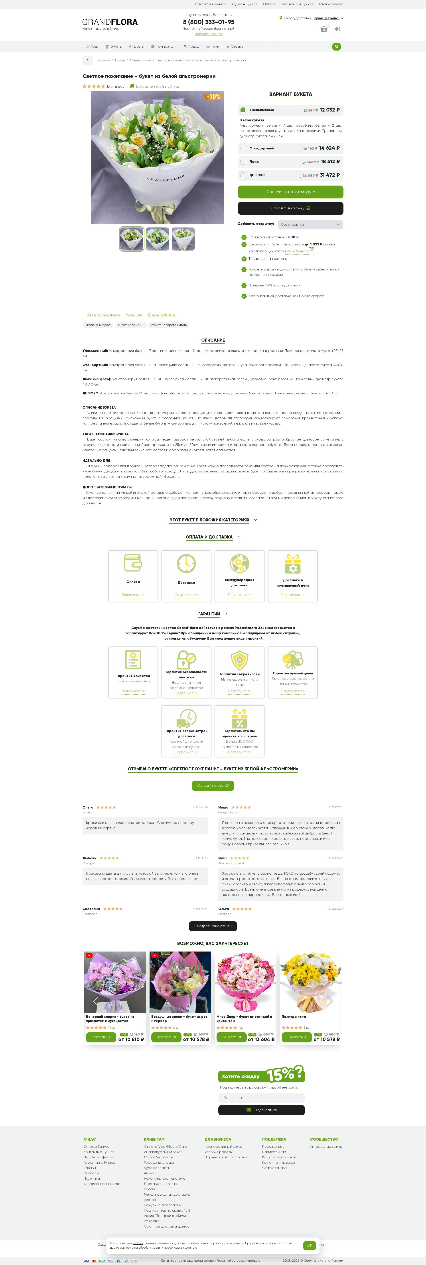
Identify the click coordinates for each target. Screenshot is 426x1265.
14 (110, 1027)
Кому (215, 47)
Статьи (237, 47)
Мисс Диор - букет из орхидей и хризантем (244, 1019)
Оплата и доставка (103, 315)
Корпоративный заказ (223, 1147)
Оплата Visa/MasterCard (165, 1147)
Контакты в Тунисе (210, 4)
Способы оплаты (158, 1157)
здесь (292, 1087)
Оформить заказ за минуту (288, 192)
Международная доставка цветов (167, 1197)
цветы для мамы (132, 325)
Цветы (139, 47)
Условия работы (218, 1152)
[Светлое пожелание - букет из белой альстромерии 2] (157, 239)
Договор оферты (98, 1157)
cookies (138, 1243)
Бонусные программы (162, 1205)
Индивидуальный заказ (163, 1152)
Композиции (166, 47)
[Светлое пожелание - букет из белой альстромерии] (131, 239)
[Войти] (337, 29)
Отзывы (90, 1168)
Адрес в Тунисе (244, 4)
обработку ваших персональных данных (167, 1247)
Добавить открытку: (256, 224)
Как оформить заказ (279, 1157)
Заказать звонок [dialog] (209, 34)
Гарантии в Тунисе (99, 1163)
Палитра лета (294, 1017)
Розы (94, 47)
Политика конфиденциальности (102, 1181)
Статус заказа (331, 4)
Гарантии (134, 315)
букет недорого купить (170, 325)
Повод (193, 47)
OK (309, 1245)
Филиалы (91, 1173)
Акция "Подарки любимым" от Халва (166, 1218)
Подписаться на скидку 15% (167, 1210)
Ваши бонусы (297, 251)
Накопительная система (164, 1179)
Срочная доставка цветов (166, 1226)
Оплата (269, 4)
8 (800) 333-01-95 (209, 22)
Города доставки (159, 1163)
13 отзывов (115, 86)
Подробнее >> (133, 595)
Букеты (116, 47)
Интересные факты (326, 1147)
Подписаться (266, 1110)
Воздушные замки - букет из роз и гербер (179, 1019)
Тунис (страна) (326, 18)
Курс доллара (156, 1168)
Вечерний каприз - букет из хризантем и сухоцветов (110, 1019)
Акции (149, 1173)
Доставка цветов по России (161, 1186)
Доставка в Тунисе (298, 4)
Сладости (105, 1245)
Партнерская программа (226, 1157)
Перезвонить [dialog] (273, 1147)
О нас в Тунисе (96, 1147)
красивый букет (98, 325)
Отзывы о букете (161, 315)
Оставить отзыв (210, 785)
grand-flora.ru (331, 1260)
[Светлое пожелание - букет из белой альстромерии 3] (183, 239)
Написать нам (274, 1152)
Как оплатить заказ (278, 1163)
